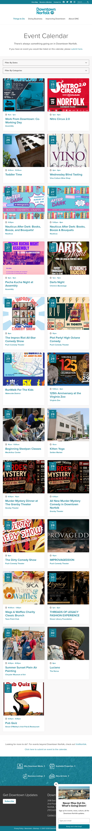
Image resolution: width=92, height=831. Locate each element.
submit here (76, 49)
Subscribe (9, 801)
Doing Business (35, 18)
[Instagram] (74, 2)
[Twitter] (67, 2)
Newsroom (28, 828)
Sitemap (36, 828)
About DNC (74, 18)
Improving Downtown (55, 18)
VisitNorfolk (80, 744)
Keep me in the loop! (74, 826)
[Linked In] (71, 2)
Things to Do (19, 18)
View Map (35, 2)
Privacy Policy (18, 828)
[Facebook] (64, 2)
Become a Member (46, 2)
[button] (46, 63)
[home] (46, 11)
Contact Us (57, 2)
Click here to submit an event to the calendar (46, 749)
